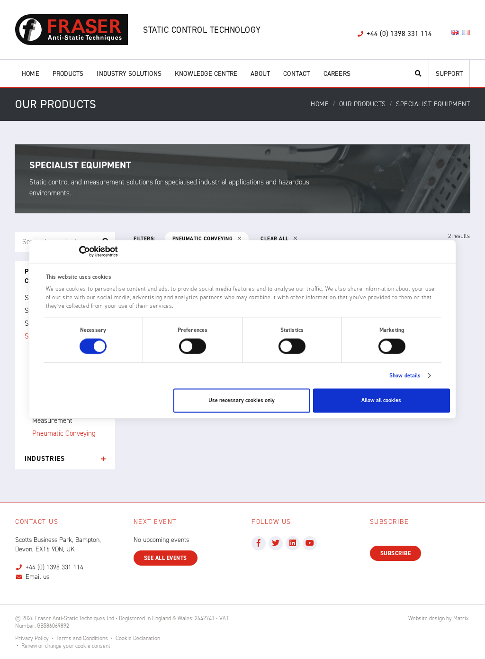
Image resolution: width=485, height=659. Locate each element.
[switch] (192, 346)
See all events (165, 558)
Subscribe (395, 553)
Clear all (275, 238)
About (260, 73)
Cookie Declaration (138, 638)
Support (449, 73)
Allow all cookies (381, 400)
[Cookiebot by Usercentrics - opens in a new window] (76, 251)
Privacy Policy (32, 638)
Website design (426, 618)
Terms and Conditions (82, 638)
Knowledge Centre (206, 73)
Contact (296, 73)
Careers (336, 73)
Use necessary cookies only (241, 400)
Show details (405, 376)
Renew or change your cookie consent (65, 646)
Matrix (460, 618)
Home (30, 73)
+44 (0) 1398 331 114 (54, 567)
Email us (37, 576)
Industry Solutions (129, 73)
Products (68, 73)
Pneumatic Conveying (64, 433)
